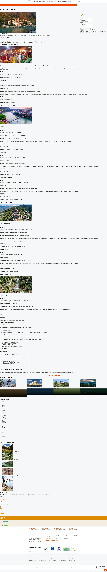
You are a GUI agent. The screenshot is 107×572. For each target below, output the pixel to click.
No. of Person (82, 24)
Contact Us (65, 535)
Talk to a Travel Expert (74, 567)
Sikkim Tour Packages (72, 560)
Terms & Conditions (74, 535)
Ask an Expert (2, 396)
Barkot (3, 402)
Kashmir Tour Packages (52, 558)
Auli (2, 437)
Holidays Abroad (41, 1)
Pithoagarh (3, 417)
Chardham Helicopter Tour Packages (62, 561)
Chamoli (3, 403)
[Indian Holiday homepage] (32, 534)
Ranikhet (3, 428)
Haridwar (3, 436)
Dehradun (3, 435)
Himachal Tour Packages (62, 558)
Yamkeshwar (4, 422)
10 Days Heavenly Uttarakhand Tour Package (89, 390)
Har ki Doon (3, 410)
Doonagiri (3, 405)
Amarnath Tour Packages (42, 560)
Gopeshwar (3, 407)
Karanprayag (4, 412)
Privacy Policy (87, 28)
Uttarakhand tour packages (31, 372)
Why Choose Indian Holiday (59, 540)
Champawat (3, 404)
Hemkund (3, 426)
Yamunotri (3, 429)
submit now (82, 30)
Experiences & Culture (43, 4)
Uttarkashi (3, 421)
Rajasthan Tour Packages (32, 558)
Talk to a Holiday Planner (54, 375)
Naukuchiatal (4, 415)
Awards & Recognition (59, 538)
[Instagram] (33, 541)
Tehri (2, 420)
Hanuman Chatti (4, 409)
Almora (3, 431)
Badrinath (3, 432)
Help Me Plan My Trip (3, 33)
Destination (82, 21)
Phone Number (82, 20)
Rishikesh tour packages (22, 372)
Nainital (3, 438)
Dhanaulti (3, 430)
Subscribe (50, 540)
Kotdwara (3, 413)
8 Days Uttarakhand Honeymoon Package (61, 390)
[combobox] (71, 1)
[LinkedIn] (38, 541)
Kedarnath (3, 433)
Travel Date (82, 22)
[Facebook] (35, 541)
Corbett (3, 423)
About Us (57, 535)
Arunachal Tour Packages (32, 560)
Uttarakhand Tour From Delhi (32, 390)
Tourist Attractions (34, 4)
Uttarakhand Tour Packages (73, 558)
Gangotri (3, 425)
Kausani (3, 434)
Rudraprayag (4, 418)
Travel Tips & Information (24, 4)
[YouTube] (40, 541)
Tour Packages (64, 1)
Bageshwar (3, 401)
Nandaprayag (4, 414)
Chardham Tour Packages (52, 560)
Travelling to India (35, 1)
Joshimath (3, 411)
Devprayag (3, 424)
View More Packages (3, 397)
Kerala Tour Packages (42, 558)
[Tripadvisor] (31, 541)
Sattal (3, 419)
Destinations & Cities (14, 4)
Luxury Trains (48, 1)
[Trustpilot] (29, 541)
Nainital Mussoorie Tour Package (6, 392)
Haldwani (3, 408)
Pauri (2, 416)
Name (81, 18)
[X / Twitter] (37, 541)
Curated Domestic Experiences (55, 1)
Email (81, 19)
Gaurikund (3, 406)
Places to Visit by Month (66, 538)
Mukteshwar (4, 427)
